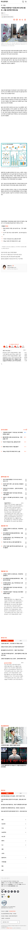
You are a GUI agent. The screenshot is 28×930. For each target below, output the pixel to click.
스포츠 (3, 853)
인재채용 (6, 911)
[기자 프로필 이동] (4, 267)
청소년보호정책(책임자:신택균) (6, 913)
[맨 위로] (25, 924)
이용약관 (14, 913)
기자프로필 (4, 862)
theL (3, 828)
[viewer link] (25, 40)
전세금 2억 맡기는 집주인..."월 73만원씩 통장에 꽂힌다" (12, 646)
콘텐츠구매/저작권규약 (13, 916)
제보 (2, 866)
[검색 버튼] (23, 1)
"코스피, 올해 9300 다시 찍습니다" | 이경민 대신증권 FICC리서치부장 (13, 766)
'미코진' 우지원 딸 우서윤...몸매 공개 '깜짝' (12, 239)
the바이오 (4, 832)
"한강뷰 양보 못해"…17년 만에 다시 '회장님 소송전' (12, 643)
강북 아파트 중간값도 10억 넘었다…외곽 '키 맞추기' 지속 (13, 796)
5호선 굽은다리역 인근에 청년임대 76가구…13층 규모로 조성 (14, 811)
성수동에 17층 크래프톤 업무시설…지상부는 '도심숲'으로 (13, 808)
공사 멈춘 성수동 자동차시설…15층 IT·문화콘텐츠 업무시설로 (14, 804)
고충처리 (2, 918)
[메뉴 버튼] (25, 1)
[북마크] (25, 20)
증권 (2, 819)
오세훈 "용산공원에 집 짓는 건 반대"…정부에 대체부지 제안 (13, 658)
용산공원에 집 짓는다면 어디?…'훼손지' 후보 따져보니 (12, 650)
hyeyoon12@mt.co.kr (11, 267)
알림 (2, 870)
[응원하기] (13, 266)
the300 (3, 823)
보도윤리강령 (7, 918)
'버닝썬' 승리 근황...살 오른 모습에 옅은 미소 (12, 542)
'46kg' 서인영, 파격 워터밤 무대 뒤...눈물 (11, 241)
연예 (2, 849)
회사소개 (2, 911)
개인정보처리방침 (12, 911)
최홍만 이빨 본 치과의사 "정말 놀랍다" (11, 446)
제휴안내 (6, 916)
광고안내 (2, 916)
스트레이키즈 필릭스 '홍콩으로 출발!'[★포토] (10, 745)
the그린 (3, 836)
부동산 (4, 5)
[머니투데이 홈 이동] (5, 878)
